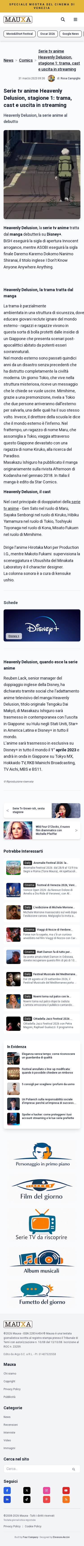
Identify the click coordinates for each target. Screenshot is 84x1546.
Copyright (9, 1381)
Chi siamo (10, 1373)
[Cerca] (63, 20)
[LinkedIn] (7, 1499)
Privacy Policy (12, 1389)
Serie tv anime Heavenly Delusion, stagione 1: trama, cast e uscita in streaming (59, 60)
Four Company (30, 1537)
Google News (70, 33)
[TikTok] (26, 1499)
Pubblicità (9, 1397)
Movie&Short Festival (19, 33)
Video (7, 1440)
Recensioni (11, 1424)
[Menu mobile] (75, 20)
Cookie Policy (33, 1526)
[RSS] (66, 1499)
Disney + (14, 636)
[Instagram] (46, 1490)
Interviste (9, 1432)
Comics (26, 60)
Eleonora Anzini (61, 1537)
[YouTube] (66, 1490)
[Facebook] (7, 1490)
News (8, 60)
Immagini (9, 1448)
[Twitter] (26, 1490)
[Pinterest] (46, 1499)
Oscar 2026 (47, 33)
